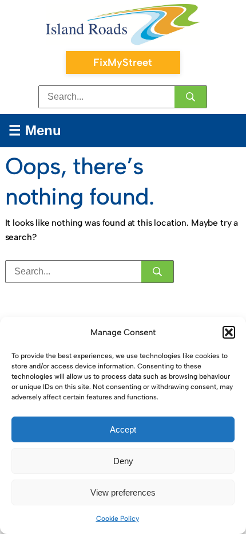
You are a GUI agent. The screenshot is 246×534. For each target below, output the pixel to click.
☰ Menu (35, 130)
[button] (229, 332)
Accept (123, 429)
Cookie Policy (117, 519)
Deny (123, 461)
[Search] (190, 97)
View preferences (123, 492)
